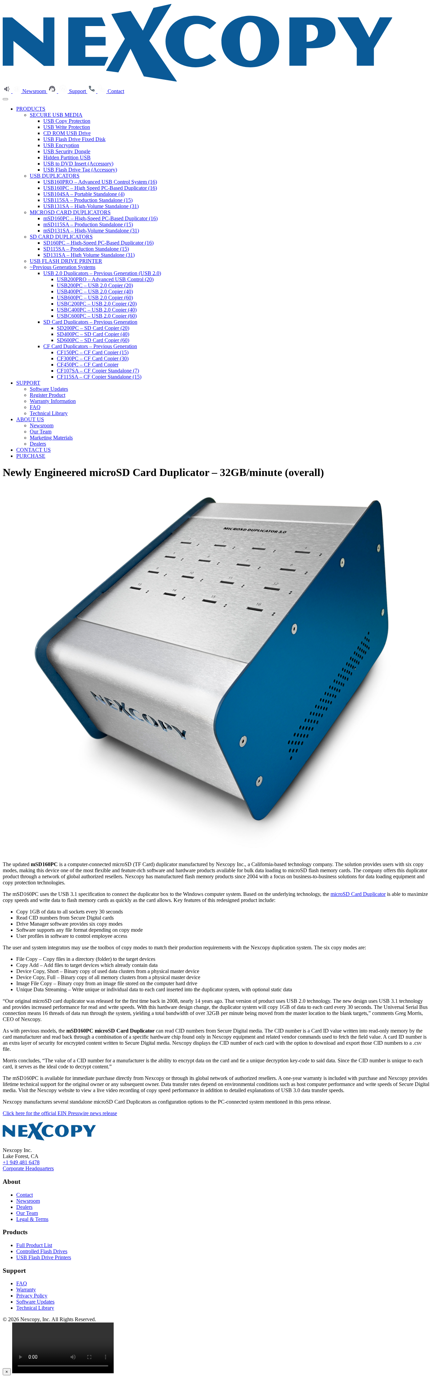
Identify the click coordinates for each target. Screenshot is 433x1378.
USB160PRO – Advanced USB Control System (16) (100, 182)
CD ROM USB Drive (67, 133)
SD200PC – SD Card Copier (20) (93, 328)
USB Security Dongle (66, 151)
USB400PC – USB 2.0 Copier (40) (95, 291)
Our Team (40, 431)
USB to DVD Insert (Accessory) (78, 163)
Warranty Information (53, 401)
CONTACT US (33, 450)
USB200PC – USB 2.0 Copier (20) (95, 285)
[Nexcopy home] (49, 1139)
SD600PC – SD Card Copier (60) (93, 340)
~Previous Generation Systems (62, 267)
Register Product (47, 395)
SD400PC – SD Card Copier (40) (93, 334)
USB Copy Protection (66, 121)
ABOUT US (30, 419)
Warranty (26, 1289)
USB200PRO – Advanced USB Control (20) (105, 279)
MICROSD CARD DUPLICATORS (70, 212)
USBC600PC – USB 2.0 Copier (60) (97, 316)
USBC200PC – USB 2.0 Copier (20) (97, 304)
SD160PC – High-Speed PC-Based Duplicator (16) (98, 243)
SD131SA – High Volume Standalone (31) (89, 255)
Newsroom (34, 91)
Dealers (38, 444)
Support (78, 91)
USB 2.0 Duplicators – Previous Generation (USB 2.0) (102, 273)
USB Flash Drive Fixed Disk (74, 139)
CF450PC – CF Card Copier (87, 364)
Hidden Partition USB (67, 157)
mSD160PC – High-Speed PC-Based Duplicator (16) (100, 218)
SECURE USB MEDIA (56, 115)
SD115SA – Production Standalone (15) (86, 249)
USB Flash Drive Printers (43, 1257)
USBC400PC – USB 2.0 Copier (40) (97, 310)
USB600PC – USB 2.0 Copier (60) (95, 297)
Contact (116, 91)
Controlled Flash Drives (41, 1251)
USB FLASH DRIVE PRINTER (66, 261)
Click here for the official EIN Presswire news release (60, 1113)
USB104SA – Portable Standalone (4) (83, 194)
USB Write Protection (66, 127)
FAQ (35, 407)
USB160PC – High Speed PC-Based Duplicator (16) (100, 188)
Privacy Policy (31, 1295)
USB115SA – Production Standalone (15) (88, 200)
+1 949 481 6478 (21, 1162)
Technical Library (49, 413)
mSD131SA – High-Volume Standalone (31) (91, 230)
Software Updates (49, 389)
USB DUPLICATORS (54, 176)
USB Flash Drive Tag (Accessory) (80, 170)
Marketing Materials (51, 437)
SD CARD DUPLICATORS (61, 237)
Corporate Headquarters (28, 1168)
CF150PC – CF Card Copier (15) (93, 352)
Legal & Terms (32, 1219)
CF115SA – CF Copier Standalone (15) (99, 377)
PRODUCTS (30, 109)
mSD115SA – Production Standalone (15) (88, 224)
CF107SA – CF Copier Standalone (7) (98, 371)
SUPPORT (28, 383)
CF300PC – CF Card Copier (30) (93, 358)
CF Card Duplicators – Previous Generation (90, 346)
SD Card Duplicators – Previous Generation (90, 322)
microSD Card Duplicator (358, 894)
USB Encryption (61, 145)
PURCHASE (30, 456)
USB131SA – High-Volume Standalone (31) (91, 206)
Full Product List (34, 1245)
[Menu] (5, 99)
